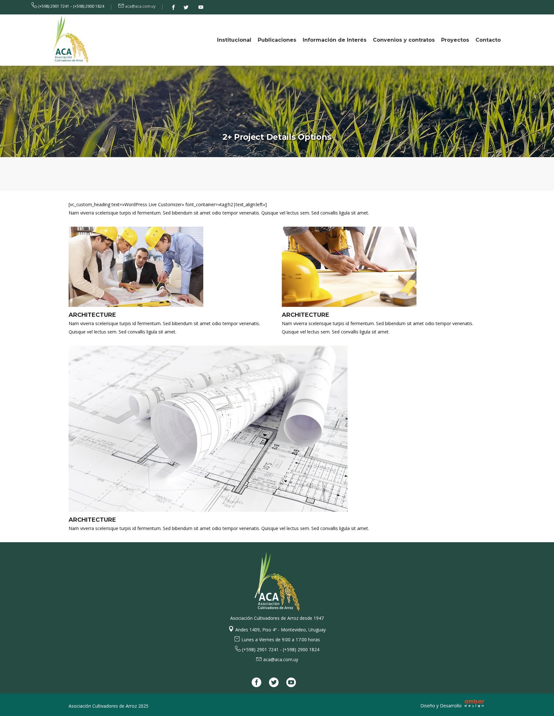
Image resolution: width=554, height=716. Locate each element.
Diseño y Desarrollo (441, 706)
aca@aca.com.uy (140, 6)
